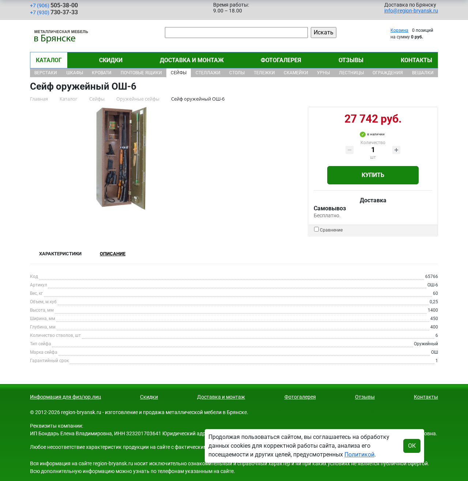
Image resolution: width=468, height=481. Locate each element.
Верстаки (45, 72)
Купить (373, 175)
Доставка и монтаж (192, 60)
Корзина (399, 30)
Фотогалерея (281, 60)
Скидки (110, 60)
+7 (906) (54, 5)
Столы (237, 72)
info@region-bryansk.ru (411, 11)
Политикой (359, 454)
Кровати (102, 72)
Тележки (264, 72)
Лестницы (351, 72)
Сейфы (178, 72)
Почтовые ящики (141, 72)
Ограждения (388, 72)
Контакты (416, 60)
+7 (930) (54, 12)
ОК (412, 445)
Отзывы (351, 60)
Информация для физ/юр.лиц (65, 397)
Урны (323, 72)
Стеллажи (208, 72)
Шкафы (74, 72)
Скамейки (296, 72)
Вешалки (423, 72)
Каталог (49, 60)
